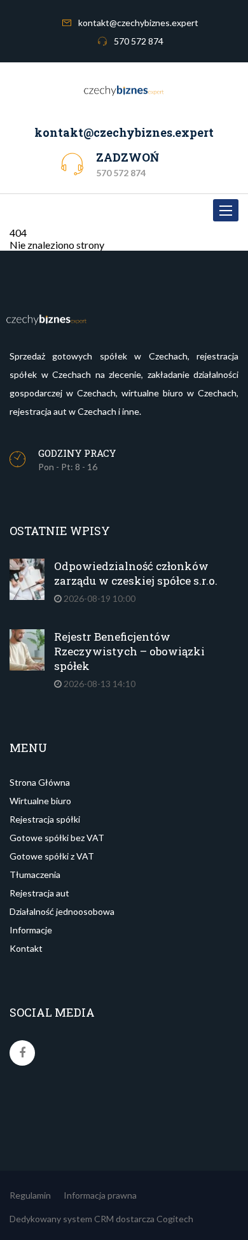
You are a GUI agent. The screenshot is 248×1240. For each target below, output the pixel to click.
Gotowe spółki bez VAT (57, 837)
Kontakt (26, 948)
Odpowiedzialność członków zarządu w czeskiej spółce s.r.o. (135, 573)
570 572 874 (138, 41)
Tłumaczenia (35, 874)
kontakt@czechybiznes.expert (138, 22)
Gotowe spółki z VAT (52, 856)
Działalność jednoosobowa (62, 911)
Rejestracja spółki (45, 819)
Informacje (31, 929)
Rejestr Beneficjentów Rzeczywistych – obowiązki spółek (129, 651)
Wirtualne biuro (40, 800)
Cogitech (174, 1218)
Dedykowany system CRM (62, 1218)
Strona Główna (40, 782)
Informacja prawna (100, 1195)
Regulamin (30, 1195)
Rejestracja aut (39, 893)
